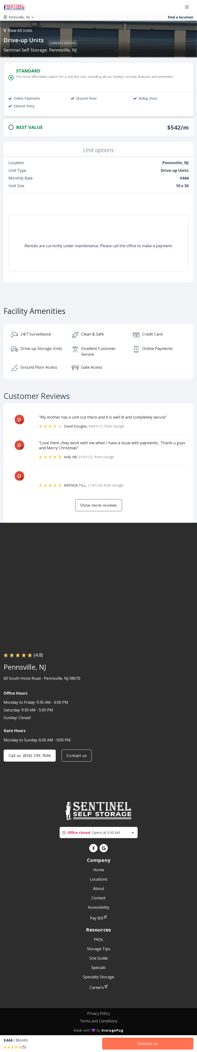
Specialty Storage (98, 977)
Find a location (180, 17)
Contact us (77, 755)
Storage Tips (98, 948)
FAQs (98, 939)
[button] (93, 848)
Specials (98, 967)
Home (98, 869)
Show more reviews (98, 505)
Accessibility (98, 907)
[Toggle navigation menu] (189, 7)
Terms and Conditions (98, 1021)
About (98, 888)
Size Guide (98, 958)
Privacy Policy (98, 1013)
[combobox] (99, 832)
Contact (98, 898)
